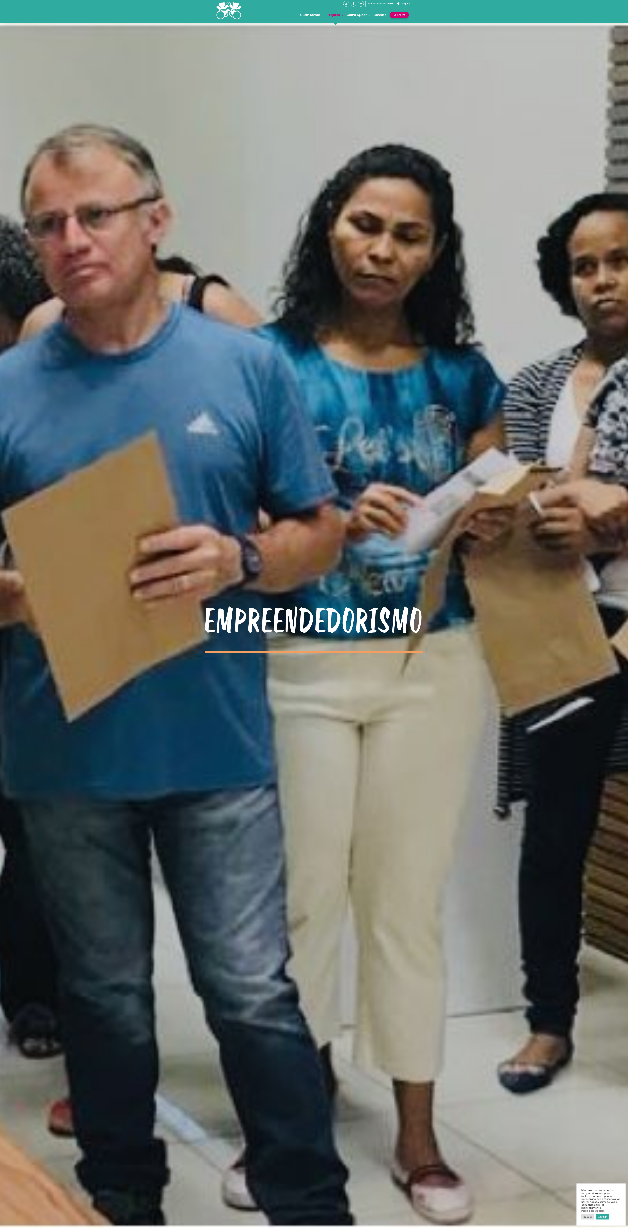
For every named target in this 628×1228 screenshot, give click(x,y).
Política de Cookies (593, 1210)
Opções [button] (587, 1217)
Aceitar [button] (602, 1217)
